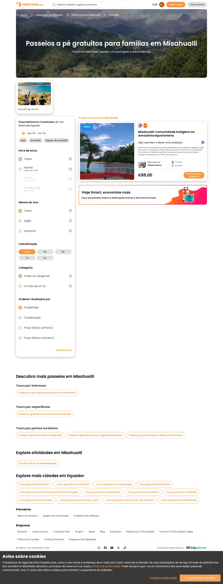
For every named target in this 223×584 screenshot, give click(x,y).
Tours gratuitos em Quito (34, 484)
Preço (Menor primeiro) (39, 338)
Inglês (48, 221)
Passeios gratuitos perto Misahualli (40, 435)
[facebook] (105, 548)
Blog (102, 531)
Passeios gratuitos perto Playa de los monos (156, 435)
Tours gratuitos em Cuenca (72, 484)
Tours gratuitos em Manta (143, 492)
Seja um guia (176, 4)
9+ (45, 251)
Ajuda (91, 531)
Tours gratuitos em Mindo (181, 492)
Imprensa (115, 531)
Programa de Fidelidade (82, 539)
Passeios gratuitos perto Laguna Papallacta (95, 435)
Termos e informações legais (176, 531)
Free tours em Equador (50, 15)
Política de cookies (28, 539)
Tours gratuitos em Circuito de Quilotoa (130, 500)
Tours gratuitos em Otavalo (35, 500)
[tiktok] (125, 548)
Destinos (22, 531)
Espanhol (48, 231)
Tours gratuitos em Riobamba (179, 500)
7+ (27, 258)
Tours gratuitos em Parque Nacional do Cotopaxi (48, 492)
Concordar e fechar (200, 578)
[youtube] (112, 548)
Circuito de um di (48, 286)
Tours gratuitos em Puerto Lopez (79, 500)
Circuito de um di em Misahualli (37, 463)
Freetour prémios (54, 539)
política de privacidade (105, 566)
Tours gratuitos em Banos (154, 484)
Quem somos (40, 531)
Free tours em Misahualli (86, 15)
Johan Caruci (154, 165)
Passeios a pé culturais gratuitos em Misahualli (47, 392)
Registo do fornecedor (56, 515)
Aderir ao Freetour (27, 515)
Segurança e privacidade (140, 531)
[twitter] (118, 548)
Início (24, 15)
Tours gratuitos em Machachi (102, 492)
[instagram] (99, 548)
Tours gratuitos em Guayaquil (114, 484)
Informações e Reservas (194, 175)
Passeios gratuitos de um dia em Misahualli (45, 414)
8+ (63, 251)
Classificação (32, 317)
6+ (45, 258)
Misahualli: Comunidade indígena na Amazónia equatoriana (166, 133)
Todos (27, 251)
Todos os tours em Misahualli (98, 118)
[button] (34, 97)
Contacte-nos (61, 531)
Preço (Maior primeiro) (38, 327)
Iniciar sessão (197, 4)
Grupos (79, 531)
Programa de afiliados (86, 515)
